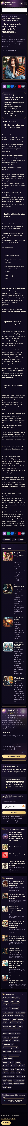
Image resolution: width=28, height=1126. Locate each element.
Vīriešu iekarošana (19, 1080)
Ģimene (17, 1001)
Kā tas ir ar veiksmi (8, 1012)
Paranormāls (14, 1037)
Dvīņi (17, 997)
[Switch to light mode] (21, 3)
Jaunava (5, 1008)
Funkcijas (5, 1001)
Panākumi (6, 1037)
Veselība (20, 539)
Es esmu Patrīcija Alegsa (12, 766)
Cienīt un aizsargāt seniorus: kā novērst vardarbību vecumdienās (19, 645)
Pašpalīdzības (13, 16)
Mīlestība (20, 1026)
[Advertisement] (14, 10)
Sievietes (18, 1062)
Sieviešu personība (8, 1062)
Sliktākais (21, 1066)
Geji (12, 1001)
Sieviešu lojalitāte (8, 1058)
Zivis (9, 1087)
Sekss (4, 1055)
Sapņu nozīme (7, 1051)
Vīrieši (10, 1080)
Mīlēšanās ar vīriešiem (9, 1026)
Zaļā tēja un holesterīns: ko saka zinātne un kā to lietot (19, 679)
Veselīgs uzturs (21, 1076)
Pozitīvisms (16, 1040)
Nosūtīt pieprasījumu (14, 756)
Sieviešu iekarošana (14, 1055)
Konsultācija (6, 732)
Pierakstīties (14, 812)
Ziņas (14, 539)
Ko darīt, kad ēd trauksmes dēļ (14, 111)
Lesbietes (20, 1019)
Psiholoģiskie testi (8, 1044)
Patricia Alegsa (12, 50)
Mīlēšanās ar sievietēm (16, 1023)
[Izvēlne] (25, 3)
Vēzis (4, 1080)
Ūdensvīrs (5, 1073)
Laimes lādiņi (6, 1019)
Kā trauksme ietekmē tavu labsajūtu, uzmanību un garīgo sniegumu (19, 554)
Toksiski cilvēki (20, 1069)
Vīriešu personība (19, 1083)
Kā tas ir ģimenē (20, 1012)
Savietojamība (17, 1051)
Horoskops (6, 1005)
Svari (12, 1069)
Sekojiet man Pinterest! (9, 121)
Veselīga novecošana (8, 1076)
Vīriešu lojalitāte (7, 1083)
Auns (4, 997)
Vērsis (12, 1073)
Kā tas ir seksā (19, 1015)
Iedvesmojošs (15, 1005)
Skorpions (6, 1066)
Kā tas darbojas (14, 1008)
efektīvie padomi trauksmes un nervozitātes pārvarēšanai (13, 204)
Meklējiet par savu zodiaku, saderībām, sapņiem (13, 1101)
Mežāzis (5, 1023)
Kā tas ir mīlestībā (8, 1015)
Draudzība (11, 997)
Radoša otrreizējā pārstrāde (10, 1048)
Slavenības (14, 1066)
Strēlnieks (5, 1069)
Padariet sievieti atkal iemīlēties (11, 1030)
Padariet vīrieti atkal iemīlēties (11, 1033)
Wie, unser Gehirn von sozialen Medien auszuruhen (19, 586)
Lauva (14, 1019)
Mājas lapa (5, 16)
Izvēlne (6, 1122)
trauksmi (11, 427)
